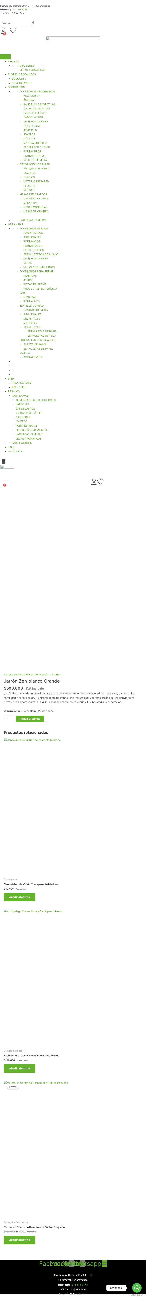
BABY (11, 378)
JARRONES (30, 130)
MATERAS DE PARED (36, 181)
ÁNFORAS (29, 100)
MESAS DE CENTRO (35, 211)
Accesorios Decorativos (18, 674)
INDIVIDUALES (32, 237)
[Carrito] (2, 37)
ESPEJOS (29, 177)
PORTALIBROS (32, 151)
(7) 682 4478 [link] (79, 1289)
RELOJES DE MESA (35, 159)
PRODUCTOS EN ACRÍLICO (40, 288)
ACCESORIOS (31, 95)
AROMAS (13, 61)
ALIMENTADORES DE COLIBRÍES (36, 400)
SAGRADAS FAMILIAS (33, 219)
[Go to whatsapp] (137, 1288)
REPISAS (28, 189)
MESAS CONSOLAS (35, 207)
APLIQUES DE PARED (36, 168)
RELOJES (29, 185)
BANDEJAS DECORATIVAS (39, 104)
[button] (3, 461)
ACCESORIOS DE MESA (34, 228)
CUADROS (29, 172)
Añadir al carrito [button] (19, 897)
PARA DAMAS (20, 395)
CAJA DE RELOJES (34, 112)
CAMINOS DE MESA (35, 309)
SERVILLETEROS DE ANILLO (40, 254)
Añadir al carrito (30, 718)
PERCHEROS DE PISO (36, 147)
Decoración (41, 674)
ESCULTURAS (31, 125)
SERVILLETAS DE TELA (41, 335)
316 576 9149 (20, 9)
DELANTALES (31, 318)
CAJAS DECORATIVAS (36, 108)
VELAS (27, 262)
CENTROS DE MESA (35, 121)
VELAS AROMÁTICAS (33, 70)
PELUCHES (18, 387)
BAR (22, 292)
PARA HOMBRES (22, 442)
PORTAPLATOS (32, 245)
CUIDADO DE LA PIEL (29, 412)
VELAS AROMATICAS (29, 438)
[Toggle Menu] (5, 56)
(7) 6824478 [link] (17, 12)
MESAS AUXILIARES (35, 198)
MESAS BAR (30, 202)
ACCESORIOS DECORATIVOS (37, 91)
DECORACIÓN (16, 87)
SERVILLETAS (31, 327)
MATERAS (29, 138)
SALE (11, 447)
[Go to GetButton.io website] (137, 1295)
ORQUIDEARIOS (21, 82)
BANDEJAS (30, 275)
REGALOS (14, 391)
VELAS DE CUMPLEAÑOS (39, 267)
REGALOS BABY (21, 382)
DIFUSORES (27, 65)
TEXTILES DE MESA (32, 305)
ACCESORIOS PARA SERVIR (37, 271)
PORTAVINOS (31, 301)
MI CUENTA (15, 451)
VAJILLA (25, 352)
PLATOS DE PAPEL (35, 344)
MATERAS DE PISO (35, 142)
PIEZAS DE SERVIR (35, 284)
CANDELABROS (33, 117)
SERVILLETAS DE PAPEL (42, 331)
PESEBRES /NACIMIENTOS (32, 430)
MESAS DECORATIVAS (33, 194)
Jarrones (55, 674)
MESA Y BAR (15, 224)
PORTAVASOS (31, 241)
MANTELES (30, 322)
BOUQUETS (19, 78)
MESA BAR (29, 297)
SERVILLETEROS (33, 249)
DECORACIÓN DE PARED (35, 164)
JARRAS (28, 279)
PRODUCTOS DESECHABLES (37, 339)
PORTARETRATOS (34, 155)
